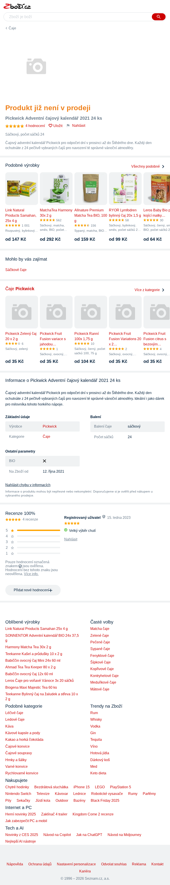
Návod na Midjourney (124, 835)
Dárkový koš (100, 760)
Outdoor (62, 800)
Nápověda (15, 864)
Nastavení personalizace (76, 864)
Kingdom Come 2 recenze (93, 814)
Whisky (96, 719)
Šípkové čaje (100, 662)
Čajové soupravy (18, 753)
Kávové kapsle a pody (22, 733)
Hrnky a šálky (16, 760)
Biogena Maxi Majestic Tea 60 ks (31, 687)
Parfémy (149, 794)
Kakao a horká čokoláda (24, 739)
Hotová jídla (99, 753)
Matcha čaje (99, 629)
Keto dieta (98, 773)
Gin (93, 733)
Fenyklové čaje (102, 656)
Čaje (12, 28)
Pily (8, 800)
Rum (94, 713)
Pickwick (50, 426)
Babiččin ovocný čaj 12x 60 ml (29, 674)
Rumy (132, 794)
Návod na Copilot (57, 835)
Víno (94, 746)
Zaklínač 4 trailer (54, 814)
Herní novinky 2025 (20, 814)
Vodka (95, 726)
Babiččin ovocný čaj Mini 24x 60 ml (32, 660)
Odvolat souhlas (114, 864)
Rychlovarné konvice (21, 773)
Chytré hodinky (17, 787)
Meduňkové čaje (103, 682)
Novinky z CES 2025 (21, 835)
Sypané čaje (100, 649)
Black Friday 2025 (105, 800)
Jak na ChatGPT (89, 835)
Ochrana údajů (40, 864)
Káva (9, 726)
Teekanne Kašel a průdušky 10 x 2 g (33, 654)
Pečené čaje (100, 642)
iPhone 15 (81, 787)
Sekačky (23, 800)
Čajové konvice (17, 746)
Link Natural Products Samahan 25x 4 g (36, 629)
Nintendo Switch (18, 794)
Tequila (96, 739)
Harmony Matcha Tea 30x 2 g (28, 647)
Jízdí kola (42, 800)
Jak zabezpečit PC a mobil (26, 821)
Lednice (79, 794)
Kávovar (61, 794)
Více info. (31, 574)
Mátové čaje (99, 689)
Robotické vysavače (107, 794)
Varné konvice (16, 766)
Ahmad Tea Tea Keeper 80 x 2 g (30, 667)
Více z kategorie (147, 290)
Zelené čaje (99, 635)
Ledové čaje (15, 719)
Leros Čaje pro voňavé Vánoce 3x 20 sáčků (39, 680)
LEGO (100, 787)
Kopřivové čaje (102, 669)
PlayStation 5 (120, 787)
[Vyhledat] (159, 16)
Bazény (79, 800)
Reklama (139, 864)
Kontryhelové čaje (104, 676)
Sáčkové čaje (16, 270)
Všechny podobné (145, 166)
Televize (43, 794)
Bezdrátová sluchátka (51, 787)
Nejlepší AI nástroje (20, 841)
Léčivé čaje (14, 713)
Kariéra (85, 871)
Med (93, 766)
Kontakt (157, 864)
